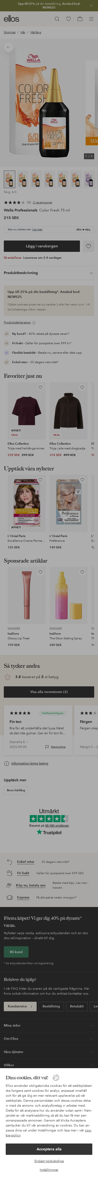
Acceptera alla (49, 1149)
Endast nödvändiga (49, 1161)
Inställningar (49, 1170)
